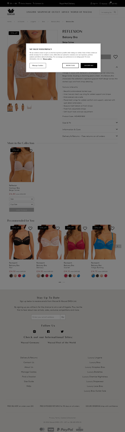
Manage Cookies (37, 65)
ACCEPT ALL (89, 65)
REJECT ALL (70, 65)
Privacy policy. (47, 59)
